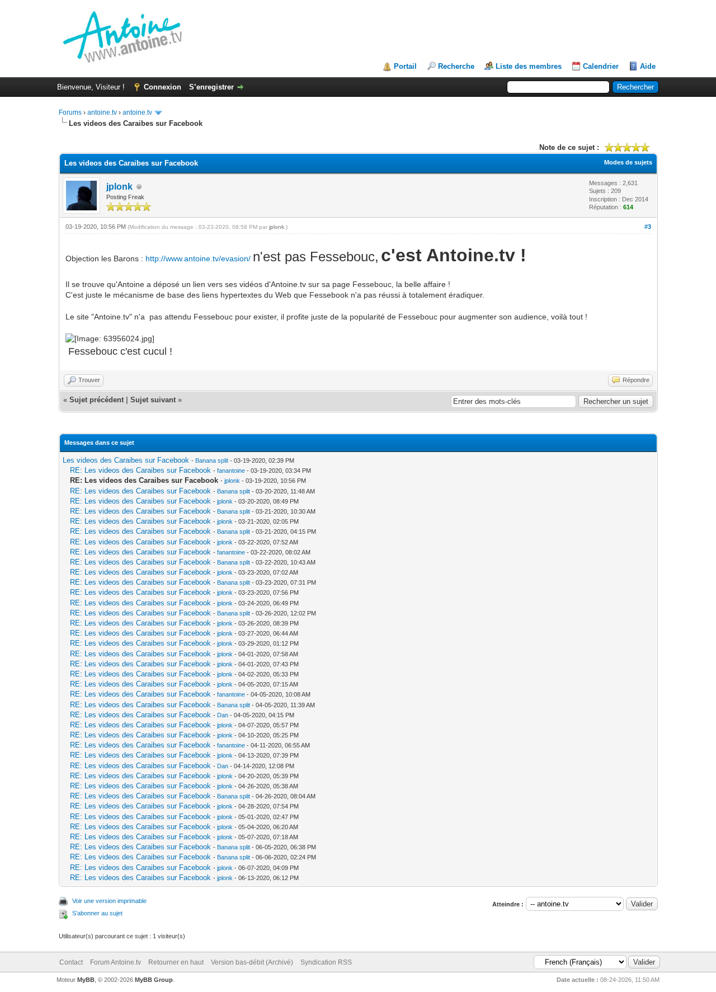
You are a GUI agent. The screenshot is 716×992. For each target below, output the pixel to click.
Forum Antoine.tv (115, 962)
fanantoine (231, 470)
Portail (405, 66)
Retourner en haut (176, 962)
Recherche (456, 66)
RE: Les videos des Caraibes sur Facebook (140, 470)
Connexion (162, 87)
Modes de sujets (628, 162)
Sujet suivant (153, 400)
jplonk (119, 186)
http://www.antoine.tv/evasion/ (198, 258)
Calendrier (601, 66)
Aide (648, 66)
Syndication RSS (326, 962)
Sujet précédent (96, 400)
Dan (222, 715)
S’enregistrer (211, 87)
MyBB (86, 979)
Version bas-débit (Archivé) (252, 962)
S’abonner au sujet (97, 913)
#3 (647, 226)
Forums (70, 112)
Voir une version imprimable (109, 900)
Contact (71, 962)
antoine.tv (102, 112)
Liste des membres (529, 66)
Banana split (211, 460)
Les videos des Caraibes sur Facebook (126, 460)
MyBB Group (154, 979)
